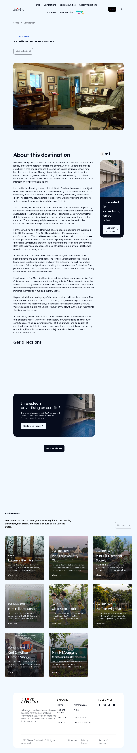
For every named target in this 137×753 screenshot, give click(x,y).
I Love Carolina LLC (36, 740)
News (76, 709)
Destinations (50, 4)
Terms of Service (103, 741)
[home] (17, 9)
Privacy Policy (84, 741)
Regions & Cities (67, 4)
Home (37, 4)
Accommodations (88, 4)
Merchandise (66, 12)
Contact (61, 722)
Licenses (72, 740)
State (16, 22)
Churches (52, 12)
